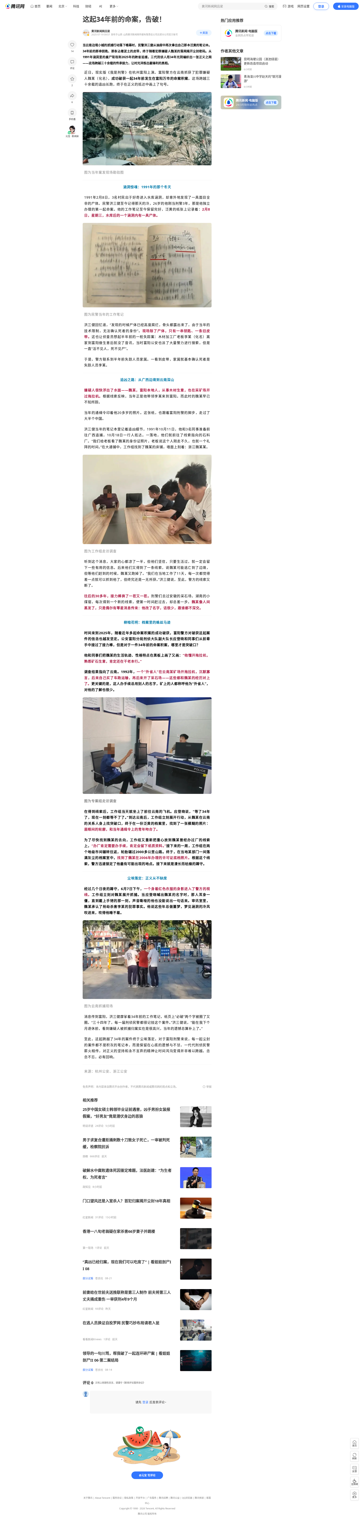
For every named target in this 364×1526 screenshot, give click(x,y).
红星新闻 (88, 1217)
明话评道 (88, 1126)
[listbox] (147, 1234)
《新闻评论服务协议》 (133, 1382)
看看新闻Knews (92, 1339)
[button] (271, 33)
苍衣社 (99, 1278)
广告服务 (151, 1497)
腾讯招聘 (163, 1497)
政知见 (87, 1187)
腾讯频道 (199, 1497)
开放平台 (140, 1497)
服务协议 (117, 1497)
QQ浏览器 (187, 1497)
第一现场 (88, 1247)
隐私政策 (128, 1497)
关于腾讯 (88, 1497)
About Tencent (102, 1497)
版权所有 (152, 1513)
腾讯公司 (142, 1513)
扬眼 (85, 1156)
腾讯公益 (175, 1497)
